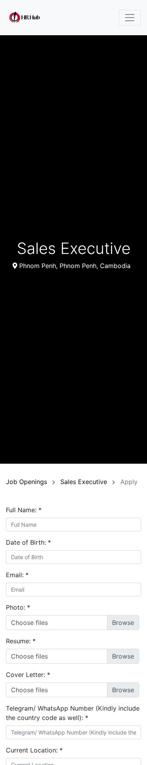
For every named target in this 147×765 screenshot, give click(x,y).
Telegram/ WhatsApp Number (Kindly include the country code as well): (73, 713)
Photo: (18, 607)
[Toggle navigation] (130, 17)
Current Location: (34, 750)
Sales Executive (84, 482)
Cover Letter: (28, 675)
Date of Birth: (28, 542)
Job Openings (27, 482)
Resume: (21, 641)
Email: (17, 575)
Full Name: (24, 510)
